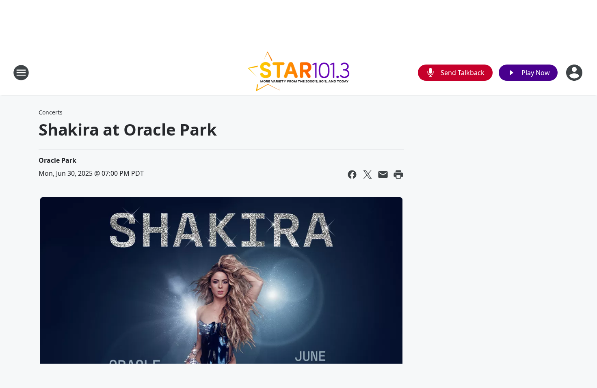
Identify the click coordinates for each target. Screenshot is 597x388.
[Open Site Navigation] (21, 73)
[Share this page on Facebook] (352, 174)
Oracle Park (57, 160)
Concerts (51, 112)
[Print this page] (398, 174)
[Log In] (575, 73)
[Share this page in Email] (383, 174)
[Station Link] (298, 72)
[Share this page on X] (367, 174)
